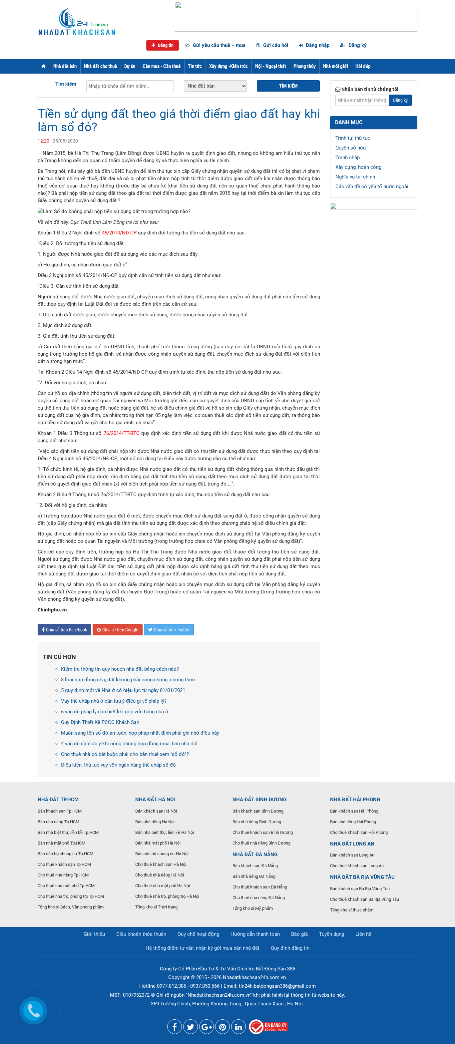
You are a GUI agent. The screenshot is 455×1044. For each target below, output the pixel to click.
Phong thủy (304, 66)
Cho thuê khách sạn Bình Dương (262, 832)
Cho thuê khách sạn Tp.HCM (64, 864)
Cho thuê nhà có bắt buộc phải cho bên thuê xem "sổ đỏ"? (125, 754)
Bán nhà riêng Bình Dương (256, 821)
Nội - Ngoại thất (270, 66)
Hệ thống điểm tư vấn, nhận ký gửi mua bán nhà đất (202, 948)
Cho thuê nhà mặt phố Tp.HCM (66, 885)
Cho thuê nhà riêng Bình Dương (261, 843)
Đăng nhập (316, 45)
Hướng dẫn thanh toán (255, 934)
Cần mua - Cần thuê (162, 66)
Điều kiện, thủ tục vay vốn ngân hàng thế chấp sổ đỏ (118, 765)
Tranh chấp (347, 158)
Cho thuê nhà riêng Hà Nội (159, 874)
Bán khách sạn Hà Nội (156, 811)
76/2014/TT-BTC (122, 433)
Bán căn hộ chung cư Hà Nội (162, 853)
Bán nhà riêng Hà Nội (155, 821)
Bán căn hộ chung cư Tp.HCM (65, 853)
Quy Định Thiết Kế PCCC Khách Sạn (100, 722)
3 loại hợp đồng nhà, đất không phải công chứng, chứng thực (128, 680)
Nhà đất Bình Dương (259, 800)
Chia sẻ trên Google (120, 629)
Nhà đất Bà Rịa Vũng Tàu (362, 877)
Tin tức (195, 66)
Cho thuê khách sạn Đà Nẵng (259, 886)
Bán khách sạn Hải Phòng (354, 811)
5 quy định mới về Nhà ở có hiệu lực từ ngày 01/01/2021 (123, 690)
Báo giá (299, 934)
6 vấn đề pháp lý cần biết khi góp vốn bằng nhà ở (114, 712)
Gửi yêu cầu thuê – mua (218, 45)
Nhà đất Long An (352, 844)
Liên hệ (363, 934)
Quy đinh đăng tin (290, 948)
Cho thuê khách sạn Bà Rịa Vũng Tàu (364, 899)
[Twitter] (190, 1028)
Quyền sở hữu (350, 148)
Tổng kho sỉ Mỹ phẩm (252, 908)
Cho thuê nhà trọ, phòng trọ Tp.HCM (71, 896)
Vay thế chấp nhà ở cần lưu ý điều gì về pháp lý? (114, 701)
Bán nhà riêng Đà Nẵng (253, 876)
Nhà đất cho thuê (100, 66)
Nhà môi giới (335, 66)
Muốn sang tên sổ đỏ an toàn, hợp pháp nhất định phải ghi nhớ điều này (140, 733)
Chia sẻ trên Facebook (66, 629)
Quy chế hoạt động (198, 934)
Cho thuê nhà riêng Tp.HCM (63, 874)
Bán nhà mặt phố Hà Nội (158, 843)
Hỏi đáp (362, 66)
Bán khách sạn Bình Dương (257, 811)
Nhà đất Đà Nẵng (254, 855)
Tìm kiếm (65, 84)
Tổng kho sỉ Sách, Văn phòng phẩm (71, 906)
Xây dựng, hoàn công (358, 167)
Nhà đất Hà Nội (155, 800)
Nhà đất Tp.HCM (58, 800)
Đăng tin (165, 45)
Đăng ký (357, 45)
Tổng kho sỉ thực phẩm (351, 909)
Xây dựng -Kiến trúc (228, 66)
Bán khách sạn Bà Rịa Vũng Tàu (360, 888)
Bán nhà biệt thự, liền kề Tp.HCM (68, 832)
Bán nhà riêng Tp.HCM (58, 821)
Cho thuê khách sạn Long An (357, 865)
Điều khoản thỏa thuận (141, 934)
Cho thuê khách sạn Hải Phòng (359, 832)
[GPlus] (206, 1028)
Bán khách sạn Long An (352, 855)
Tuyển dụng (331, 934)
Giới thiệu (94, 934)
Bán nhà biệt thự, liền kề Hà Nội (164, 832)
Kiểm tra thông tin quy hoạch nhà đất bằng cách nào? (120, 669)
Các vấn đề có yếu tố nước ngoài (371, 186)
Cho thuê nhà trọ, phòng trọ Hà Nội (167, 896)
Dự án (129, 66)
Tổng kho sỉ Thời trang (156, 906)
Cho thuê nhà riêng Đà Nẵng (258, 897)
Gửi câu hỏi (275, 45)
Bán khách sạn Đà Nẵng (255, 865)
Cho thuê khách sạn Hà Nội (160, 864)
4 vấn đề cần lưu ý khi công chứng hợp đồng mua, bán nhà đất (129, 744)
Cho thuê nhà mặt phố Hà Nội (162, 885)
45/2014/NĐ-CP (119, 233)
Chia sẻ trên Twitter (172, 629)
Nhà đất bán (65, 66)
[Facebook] (174, 1028)
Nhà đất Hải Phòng (355, 800)
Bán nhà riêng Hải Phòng (353, 821)
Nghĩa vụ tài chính (355, 177)
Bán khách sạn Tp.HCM (60, 811)
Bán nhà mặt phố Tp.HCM (61, 843)
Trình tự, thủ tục (352, 138)
